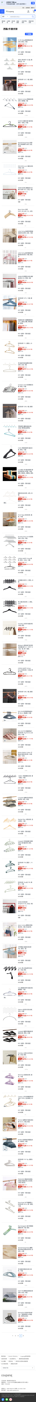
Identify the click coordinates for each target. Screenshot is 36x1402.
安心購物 (3, 1361)
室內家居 (13, 22)
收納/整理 (18, 22)
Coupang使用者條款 (25, 1356)
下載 (33, 3)
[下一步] (26, 1335)
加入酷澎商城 (4, 1363)
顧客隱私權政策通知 (24, 1358)
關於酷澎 (3, 1356)
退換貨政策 (4, 1358)
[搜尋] (33, 16)
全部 (3, 16)
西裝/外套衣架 (31, 22)
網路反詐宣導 (14, 1363)
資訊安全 (10, 1361)
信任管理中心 (13, 1358)
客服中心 (33, 7)
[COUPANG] (6, 1376)
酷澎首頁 (3, 22)
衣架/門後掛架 (24, 22)
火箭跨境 (8, 22)
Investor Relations (13, 1356)
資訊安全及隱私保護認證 (22, 1361)
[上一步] (9, 1335)
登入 (24, 7)
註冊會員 (28, 7)
